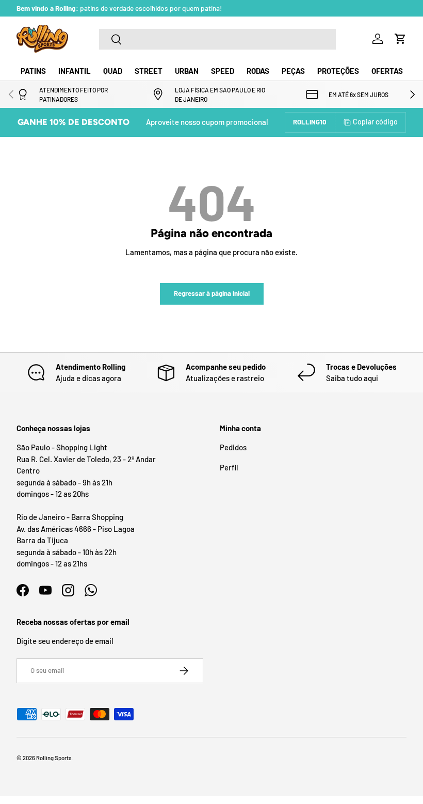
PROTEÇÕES (338, 70)
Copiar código (375, 121)
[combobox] (217, 39)
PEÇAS (293, 70)
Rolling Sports (53, 757)
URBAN (187, 70)
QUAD (112, 70)
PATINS (33, 70)
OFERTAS (387, 70)
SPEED (222, 70)
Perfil (229, 467)
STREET (148, 70)
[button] (400, 38)
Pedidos (233, 447)
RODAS (258, 70)
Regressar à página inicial (212, 293)
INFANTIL (74, 70)
